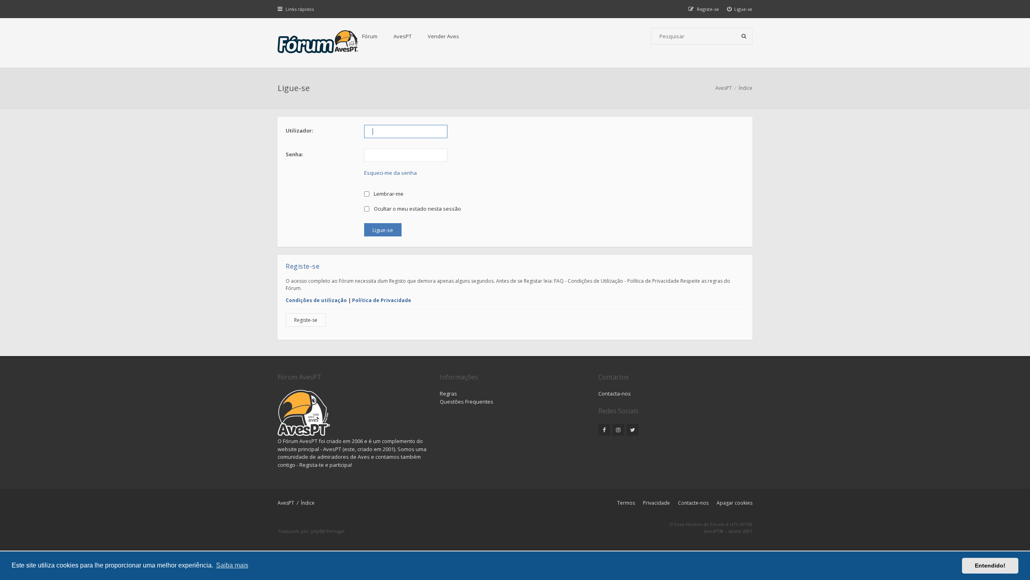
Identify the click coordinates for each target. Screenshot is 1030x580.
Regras (448, 393)
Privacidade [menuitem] (656, 502)
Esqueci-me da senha (390, 172)
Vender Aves (443, 36)
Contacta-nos (614, 393)
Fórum (369, 36)
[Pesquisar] (744, 36)
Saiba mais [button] (232, 565)
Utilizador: (299, 130)
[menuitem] (740, 9)
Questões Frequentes (466, 401)
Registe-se (305, 320)
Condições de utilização (316, 300)
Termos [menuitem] (626, 502)
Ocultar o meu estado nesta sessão (417, 208)
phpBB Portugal (327, 531)
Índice (308, 502)
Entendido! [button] (990, 565)
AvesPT (402, 36)
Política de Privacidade (381, 300)
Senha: (294, 154)
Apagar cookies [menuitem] (734, 502)
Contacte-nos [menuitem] (693, 502)
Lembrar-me (388, 193)
